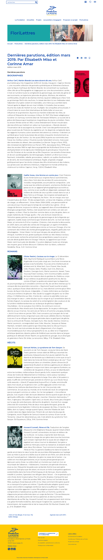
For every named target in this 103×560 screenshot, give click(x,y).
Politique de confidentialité (45, 545)
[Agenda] (85, 2)
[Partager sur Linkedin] (82, 58)
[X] (9, 549)
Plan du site (41, 537)
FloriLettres (83, 20)
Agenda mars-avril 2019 (58, 515)
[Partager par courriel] (85, 58)
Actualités (30, 20)
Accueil (10, 44)
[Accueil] (51, 10)
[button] (48, 534)
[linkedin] (12, 549)
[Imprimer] (89, 58)
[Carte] (90, 2)
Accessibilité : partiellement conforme (49, 543)
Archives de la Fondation (75, 536)
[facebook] (14, 549)
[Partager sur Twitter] (78, 58)
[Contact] (95, 2)
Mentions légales (43, 540)
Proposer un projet (70, 20)
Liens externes (72, 544)
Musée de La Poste (73, 541)
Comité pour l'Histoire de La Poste (78, 539)
